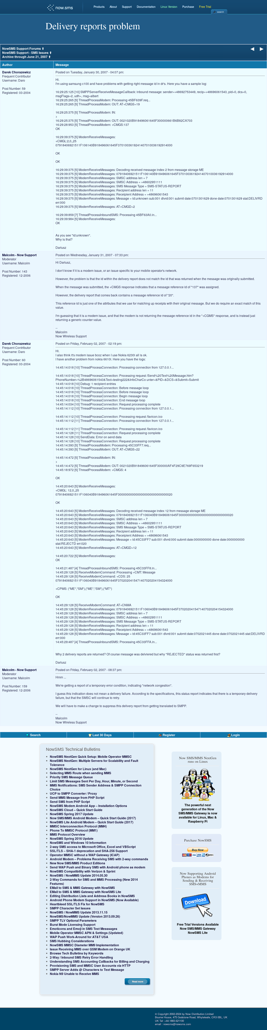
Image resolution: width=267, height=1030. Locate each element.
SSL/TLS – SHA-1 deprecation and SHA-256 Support (89, 851)
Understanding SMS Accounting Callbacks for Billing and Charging (100, 961)
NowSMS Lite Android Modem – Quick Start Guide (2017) (91, 822)
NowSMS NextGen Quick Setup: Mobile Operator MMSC (91, 756)
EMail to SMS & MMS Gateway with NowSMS (82, 887)
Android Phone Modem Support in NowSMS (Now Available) (94, 900)
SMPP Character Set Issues (70, 908)
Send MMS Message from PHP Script (77, 797)
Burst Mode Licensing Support (72, 924)
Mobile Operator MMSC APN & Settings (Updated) (86, 932)
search (220, 11)
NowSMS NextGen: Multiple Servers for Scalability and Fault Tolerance (94, 762)
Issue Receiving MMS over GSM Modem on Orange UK (90, 949)
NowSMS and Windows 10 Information (78, 842)
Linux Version (169, 7)
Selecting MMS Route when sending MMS (80, 773)
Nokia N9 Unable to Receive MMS (74, 973)
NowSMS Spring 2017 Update (71, 814)
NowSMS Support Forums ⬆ (23, 48)
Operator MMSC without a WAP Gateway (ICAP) (84, 855)
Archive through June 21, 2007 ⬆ (26, 56)
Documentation (146, 7)
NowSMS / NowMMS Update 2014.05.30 (79, 875)
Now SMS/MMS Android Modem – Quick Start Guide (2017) (93, 818)
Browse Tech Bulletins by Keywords (76, 953)
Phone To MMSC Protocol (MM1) (74, 830)
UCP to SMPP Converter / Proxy (73, 793)
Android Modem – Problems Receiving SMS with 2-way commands (99, 859)
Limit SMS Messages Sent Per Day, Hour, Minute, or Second (94, 781)
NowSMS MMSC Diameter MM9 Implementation (84, 945)
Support (127, 7)
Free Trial (205, 7)
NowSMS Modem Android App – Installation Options (88, 805)
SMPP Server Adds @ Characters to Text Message (87, 969)
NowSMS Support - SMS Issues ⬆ (27, 52)
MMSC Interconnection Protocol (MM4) (78, 826)
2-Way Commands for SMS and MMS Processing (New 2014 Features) (94, 881)
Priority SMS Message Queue (71, 777)
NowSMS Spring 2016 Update (71, 838)
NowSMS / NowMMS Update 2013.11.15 (79, 912)
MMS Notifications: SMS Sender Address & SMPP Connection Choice (96, 787)
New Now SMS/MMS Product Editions (77, 863)
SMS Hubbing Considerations (72, 941)
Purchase (188, 7)
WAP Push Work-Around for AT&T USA (79, 937)
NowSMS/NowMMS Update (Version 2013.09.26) (85, 916)
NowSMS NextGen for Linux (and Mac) (78, 769)
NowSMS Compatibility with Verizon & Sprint (82, 871)
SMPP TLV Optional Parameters (73, 920)
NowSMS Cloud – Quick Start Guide (76, 810)
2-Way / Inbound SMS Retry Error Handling (81, 957)
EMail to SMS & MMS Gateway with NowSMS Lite (85, 892)
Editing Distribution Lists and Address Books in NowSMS (92, 896)
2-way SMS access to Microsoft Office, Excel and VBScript (93, 846)
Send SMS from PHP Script (70, 801)
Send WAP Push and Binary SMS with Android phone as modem (97, 867)
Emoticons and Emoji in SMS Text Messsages (83, 928)
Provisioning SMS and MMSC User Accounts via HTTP (90, 965)
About (113, 7)
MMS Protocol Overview (67, 834)
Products (99, 7)
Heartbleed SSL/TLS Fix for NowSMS (77, 904)
